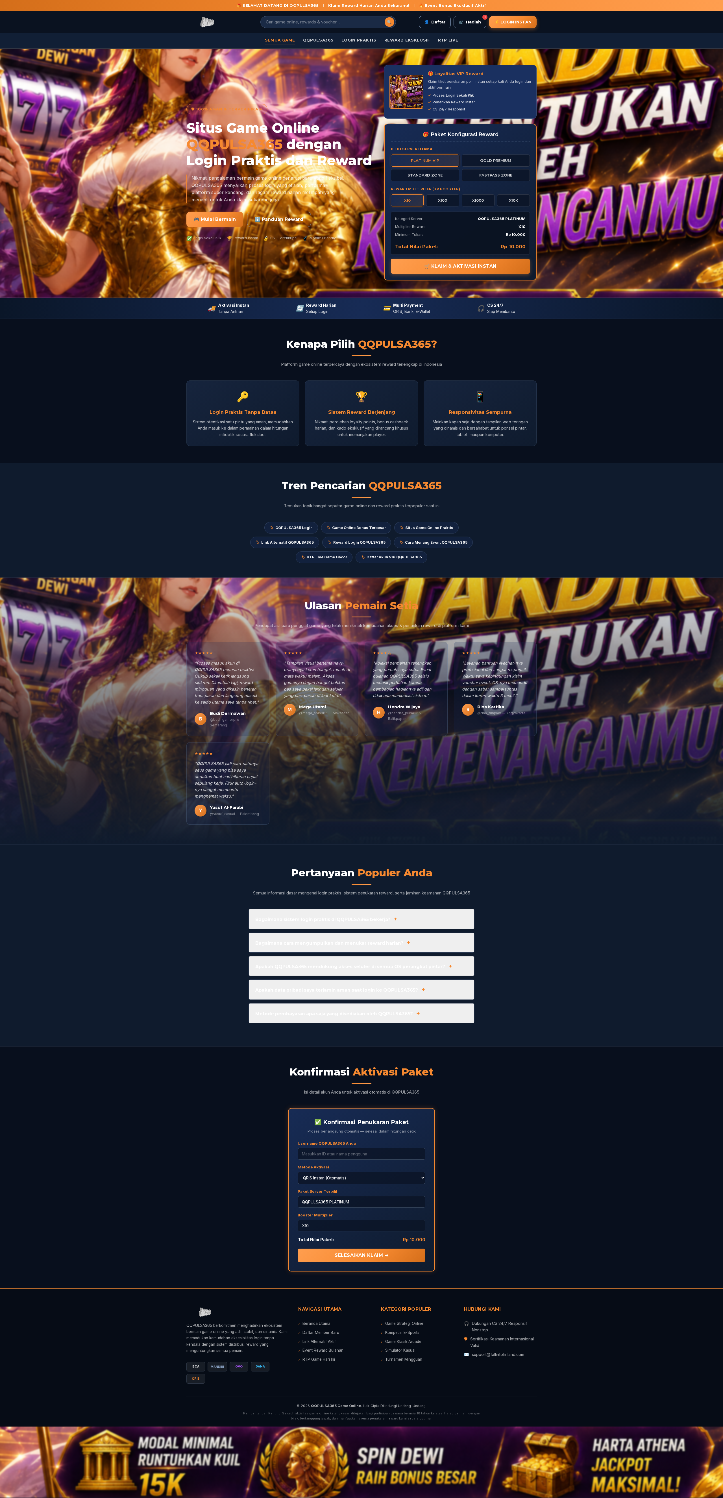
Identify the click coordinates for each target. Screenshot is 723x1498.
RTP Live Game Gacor (324, 557)
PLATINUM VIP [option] (425, 160)
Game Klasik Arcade (401, 1341)
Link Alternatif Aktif (317, 1341)
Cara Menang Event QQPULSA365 (433, 542)
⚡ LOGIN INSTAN (513, 22)
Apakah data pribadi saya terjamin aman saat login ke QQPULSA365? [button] (336, 990)
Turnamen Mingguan (401, 1359)
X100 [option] (442, 200)
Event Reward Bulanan (320, 1350)
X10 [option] (407, 200)
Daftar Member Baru (318, 1332)
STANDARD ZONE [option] (425, 175)
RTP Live (448, 40)
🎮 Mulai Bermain (215, 219)
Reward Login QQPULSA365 (357, 542)
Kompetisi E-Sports (400, 1332)
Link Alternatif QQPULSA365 (285, 542)
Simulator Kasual (398, 1350)
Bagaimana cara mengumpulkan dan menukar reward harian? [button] (329, 943)
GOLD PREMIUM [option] (495, 160)
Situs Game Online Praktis (426, 527)
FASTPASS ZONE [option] (495, 175)
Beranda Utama (314, 1323)
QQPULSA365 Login (291, 527)
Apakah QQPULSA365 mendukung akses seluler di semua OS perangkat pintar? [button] (350, 966)
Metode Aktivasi (313, 1167)
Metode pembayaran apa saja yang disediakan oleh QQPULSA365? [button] (334, 1013)
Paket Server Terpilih (318, 1191)
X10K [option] (513, 200)
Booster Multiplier (315, 1215)
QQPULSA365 (318, 40)
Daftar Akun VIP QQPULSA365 (391, 557)
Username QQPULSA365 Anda (327, 1143)
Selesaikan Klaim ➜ (361, 1255)
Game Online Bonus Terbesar (356, 527)
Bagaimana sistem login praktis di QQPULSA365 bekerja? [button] (322, 919)
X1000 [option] (478, 200)
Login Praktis (358, 40)
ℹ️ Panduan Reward (279, 219)
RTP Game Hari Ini (316, 1359)
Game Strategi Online (402, 1323)
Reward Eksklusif (407, 40)
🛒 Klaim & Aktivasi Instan (460, 266)
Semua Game (280, 40)
